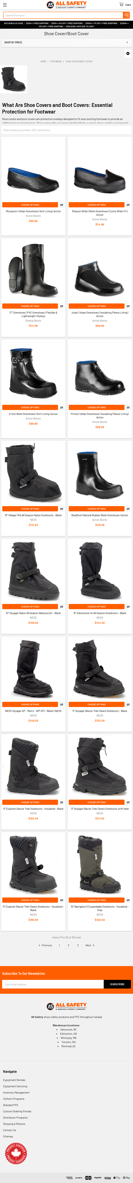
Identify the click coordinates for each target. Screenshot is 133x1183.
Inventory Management (16, 1092)
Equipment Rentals (14, 1080)
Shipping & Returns (14, 1123)
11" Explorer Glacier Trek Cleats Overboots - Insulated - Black (33, 908)
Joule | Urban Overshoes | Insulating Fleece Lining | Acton (99, 314)
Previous (46, 945)
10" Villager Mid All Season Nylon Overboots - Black (33, 515)
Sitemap (8, 1136)
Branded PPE (10, 1105)
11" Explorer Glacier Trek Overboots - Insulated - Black (33, 808)
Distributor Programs (15, 1117)
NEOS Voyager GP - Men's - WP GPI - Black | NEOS (33, 710)
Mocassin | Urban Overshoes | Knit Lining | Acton (33, 211)
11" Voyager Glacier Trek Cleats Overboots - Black (99, 710)
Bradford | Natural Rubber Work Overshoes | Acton (99, 515)
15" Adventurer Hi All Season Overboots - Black (99, 613)
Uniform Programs (13, 1098)
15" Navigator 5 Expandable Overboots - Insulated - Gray (100, 908)
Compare (61, 204)
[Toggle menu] (5, 5)
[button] (128, 53)
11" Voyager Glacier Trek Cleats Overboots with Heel (100, 808)
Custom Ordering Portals (17, 1111)
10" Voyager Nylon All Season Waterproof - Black (33, 613)
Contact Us (9, 1130)
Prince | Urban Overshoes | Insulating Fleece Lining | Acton (100, 415)
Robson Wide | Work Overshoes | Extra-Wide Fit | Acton (100, 212)
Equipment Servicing (15, 1086)
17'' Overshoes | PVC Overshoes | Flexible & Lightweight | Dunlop (33, 314)
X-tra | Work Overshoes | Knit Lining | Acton (33, 413)
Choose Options (30, 204)
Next (89, 945)
